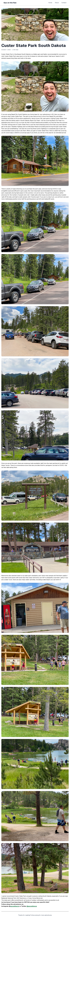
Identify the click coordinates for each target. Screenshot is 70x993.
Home (50, 3)
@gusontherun (32, 906)
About (57, 3)
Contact (63, 3)
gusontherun (14, 906)
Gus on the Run (10, 3)
